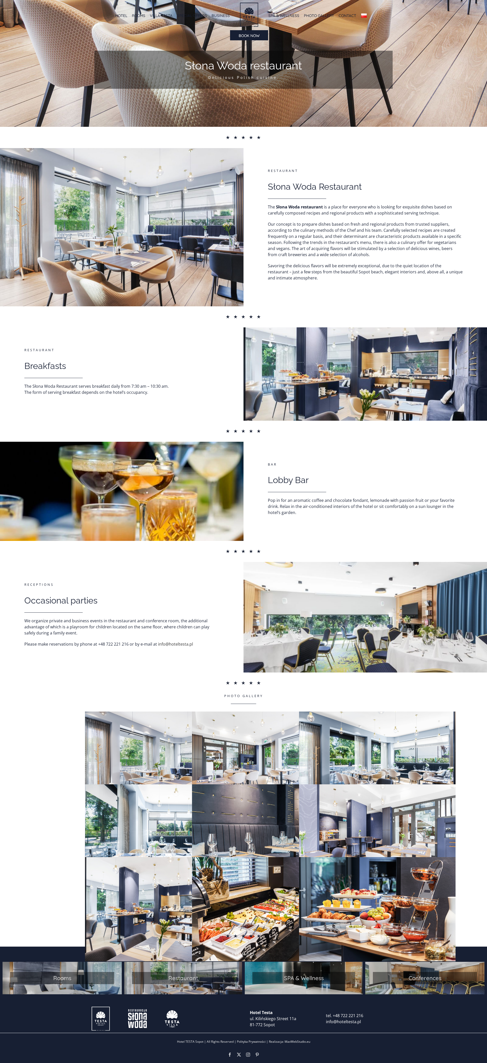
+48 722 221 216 (348, 1015)
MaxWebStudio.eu (297, 1041)
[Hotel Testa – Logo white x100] (100, 1008)
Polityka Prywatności (251, 1041)
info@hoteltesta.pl (175, 644)
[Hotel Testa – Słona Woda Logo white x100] (137, 1008)
